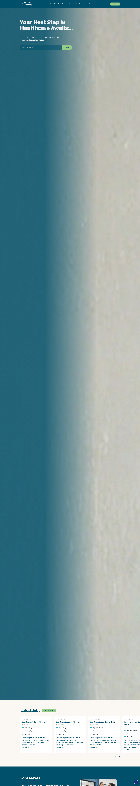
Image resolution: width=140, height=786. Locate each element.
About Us (53, 4)
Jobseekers (78, 4)
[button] (119, 756)
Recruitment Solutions (65, 4)
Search (67, 47)
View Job (24, 747)
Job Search (89, 4)
